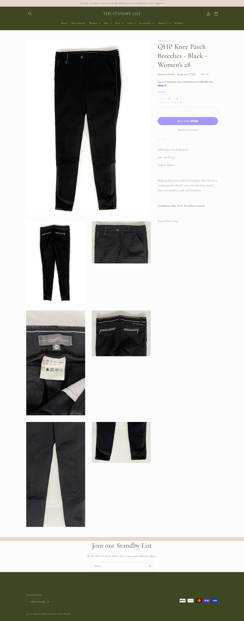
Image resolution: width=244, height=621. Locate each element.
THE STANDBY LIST (42, 614)
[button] (30, 14)
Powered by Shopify (61, 614)
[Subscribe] (149, 566)
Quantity (162, 91)
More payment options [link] (188, 129)
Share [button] (164, 138)
